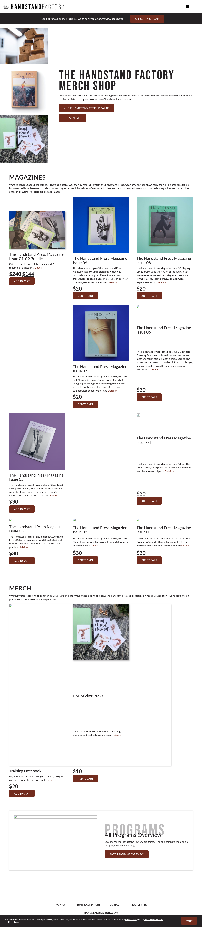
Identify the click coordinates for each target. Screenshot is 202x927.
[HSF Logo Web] (33, 1)
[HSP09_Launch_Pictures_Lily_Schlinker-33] (37, 212)
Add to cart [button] (22, 281)
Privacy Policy (131, 919)
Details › (39, 267)
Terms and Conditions (153, 919)
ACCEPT (189, 921)
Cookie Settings (11, 922)
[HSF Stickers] (101, 605)
